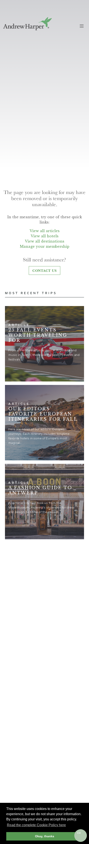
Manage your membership (44, 246)
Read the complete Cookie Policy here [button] (36, 825)
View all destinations (44, 241)
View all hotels (45, 236)
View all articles (45, 231)
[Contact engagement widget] (80, 835)
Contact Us (44, 270)
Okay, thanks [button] (44, 836)
